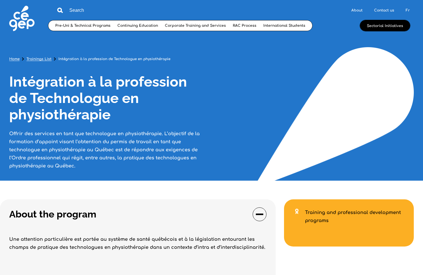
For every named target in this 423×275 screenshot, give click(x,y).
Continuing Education (137, 25)
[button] (137, 214)
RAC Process (244, 25)
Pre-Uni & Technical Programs (82, 25)
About (357, 10)
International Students (284, 25)
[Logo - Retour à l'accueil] (22, 19)
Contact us (384, 10)
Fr (408, 10)
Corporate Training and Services (195, 25)
